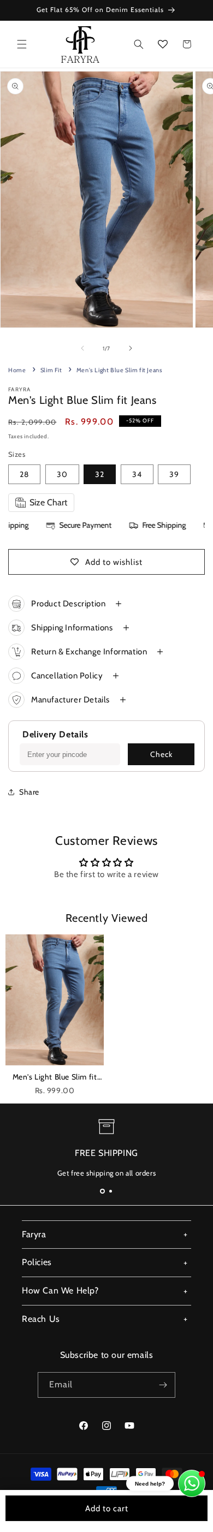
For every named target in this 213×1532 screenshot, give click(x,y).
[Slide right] (131, 348)
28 (24, 474)
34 (137, 474)
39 (174, 474)
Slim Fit (51, 370)
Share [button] (29, 792)
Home (17, 370)
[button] (22, 44)
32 (99, 474)
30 (62, 474)
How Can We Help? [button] (60, 1290)
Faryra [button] (34, 1234)
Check (161, 754)
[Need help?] (191, 1483)
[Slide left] (82, 348)
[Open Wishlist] (163, 44)
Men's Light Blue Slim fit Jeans (55, 1078)
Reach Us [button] (41, 1319)
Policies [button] (37, 1262)
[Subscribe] (163, 1385)
